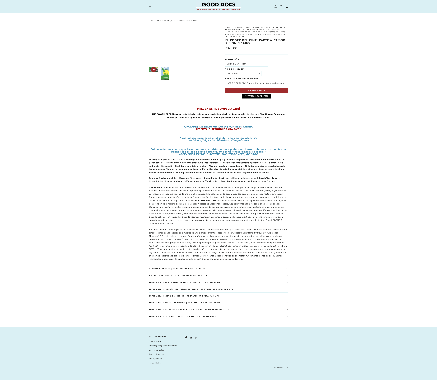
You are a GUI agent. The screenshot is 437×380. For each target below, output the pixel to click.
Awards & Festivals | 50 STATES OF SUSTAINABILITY (178, 275)
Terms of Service (156, 354)
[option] (183, 46)
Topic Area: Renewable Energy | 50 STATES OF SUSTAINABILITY (184, 316)
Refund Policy (155, 363)
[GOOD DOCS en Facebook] (186, 337)
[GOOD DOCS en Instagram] (191, 337)
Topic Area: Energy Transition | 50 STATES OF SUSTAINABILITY (184, 303)
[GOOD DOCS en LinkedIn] (196, 337)
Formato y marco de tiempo (241, 79)
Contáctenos (155, 341)
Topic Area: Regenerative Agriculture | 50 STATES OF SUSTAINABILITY (189, 309)
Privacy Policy (155, 358)
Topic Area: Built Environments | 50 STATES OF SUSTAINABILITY (185, 282)
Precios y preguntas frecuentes (163, 346)
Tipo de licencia (234, 69)
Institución (232, 59)
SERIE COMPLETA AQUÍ (224, 109)
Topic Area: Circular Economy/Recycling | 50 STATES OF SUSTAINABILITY (191, 289)
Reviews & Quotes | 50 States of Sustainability (177, 269)
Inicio (151, 21)
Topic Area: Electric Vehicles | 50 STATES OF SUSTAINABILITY (184, 296)
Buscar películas (156, 350)
